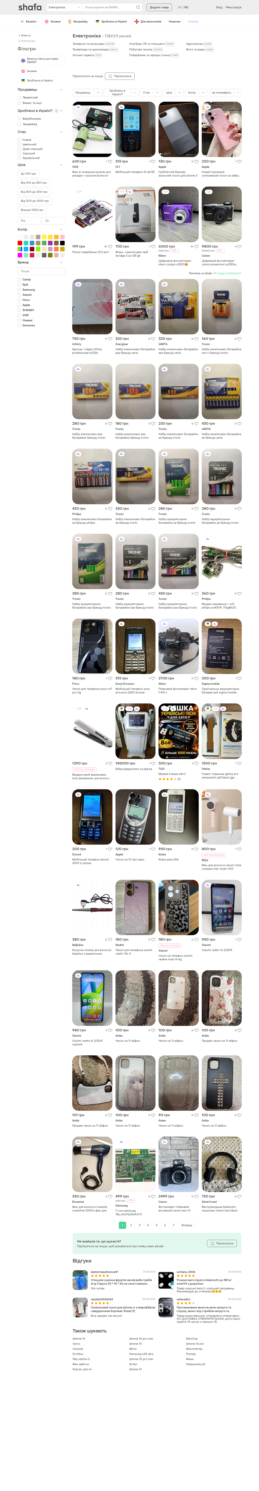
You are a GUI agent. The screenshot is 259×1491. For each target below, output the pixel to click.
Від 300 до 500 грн (34, 192)
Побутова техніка (145, 49)
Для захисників (150, 21)
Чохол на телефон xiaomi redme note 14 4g (175, 957)
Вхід (219, 7)
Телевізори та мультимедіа (95, 49)
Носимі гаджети (87, 55)
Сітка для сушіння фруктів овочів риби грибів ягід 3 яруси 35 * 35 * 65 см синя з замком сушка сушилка (121, 1282)
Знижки (55, 21)
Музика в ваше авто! (172, 774)
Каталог (31, 21)
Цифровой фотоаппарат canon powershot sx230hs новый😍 (219, 262)
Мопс (133, 1349)
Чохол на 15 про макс (129, 859)
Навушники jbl (195, 1364)
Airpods (78, 1349)
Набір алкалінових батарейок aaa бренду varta (135, 351)
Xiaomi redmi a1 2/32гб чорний (87, 1042)
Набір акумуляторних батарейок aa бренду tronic (177, 521)
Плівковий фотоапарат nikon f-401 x (178, 690)
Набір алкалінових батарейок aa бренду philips (92, 521)
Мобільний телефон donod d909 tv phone (90, 861)
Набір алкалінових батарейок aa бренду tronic (178, 436)
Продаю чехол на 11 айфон (219, 1041)
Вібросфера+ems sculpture (133, 769)
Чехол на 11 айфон (127, 1041)
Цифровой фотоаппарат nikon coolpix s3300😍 (175, 262)
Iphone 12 (135, 1369)
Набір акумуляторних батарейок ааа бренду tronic (134, 606)
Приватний (30, 97)
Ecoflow (78, 1354)
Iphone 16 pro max (141, 1339)
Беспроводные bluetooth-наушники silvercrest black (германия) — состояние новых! (219, 1208)
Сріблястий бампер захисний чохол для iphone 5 (178, 173)
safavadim (183, 1299)
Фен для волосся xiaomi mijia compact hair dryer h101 (221, 867)
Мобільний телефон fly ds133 (135, 172)
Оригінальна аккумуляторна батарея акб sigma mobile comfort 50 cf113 (220, 690)
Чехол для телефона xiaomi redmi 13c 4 (133, 952)
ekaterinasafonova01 (104, 1272)
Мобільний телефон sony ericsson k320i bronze (132, 690)
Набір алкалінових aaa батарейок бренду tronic (89, 436)
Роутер (191, 1354)
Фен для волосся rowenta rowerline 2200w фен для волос (89, 1208)
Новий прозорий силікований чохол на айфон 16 (221, 173)
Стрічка (193, 21)
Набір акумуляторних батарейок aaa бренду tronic (91, 606)
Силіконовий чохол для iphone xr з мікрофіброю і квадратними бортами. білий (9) (123, 1309)
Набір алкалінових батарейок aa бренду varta (221, 436)
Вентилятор (194, 1349)
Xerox (76, 1344)
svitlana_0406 (186, 1272)
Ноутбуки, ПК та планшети (151, 44)
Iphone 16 (79, 1339)
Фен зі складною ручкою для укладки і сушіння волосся (91, 173)
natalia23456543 (102, 1299)
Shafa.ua (26, 35)
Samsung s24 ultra (141, 1354)
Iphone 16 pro (195, 1344)
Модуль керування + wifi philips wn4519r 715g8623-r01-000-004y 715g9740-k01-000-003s (221, 606)
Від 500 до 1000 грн (35, 201)
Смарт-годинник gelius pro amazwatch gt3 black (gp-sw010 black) (220, 775)
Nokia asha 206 (169, 859)
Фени (190, 1359)
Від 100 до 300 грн (34, 183)
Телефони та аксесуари (93, 44)
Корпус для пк (82, 1369)
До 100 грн (28, 174)
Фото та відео (199, 49)
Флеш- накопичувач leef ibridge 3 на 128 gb (131, 254)
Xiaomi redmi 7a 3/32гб (217, 950)
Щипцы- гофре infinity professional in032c (87, 351)
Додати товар (159, 7)
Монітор (192, 1339)
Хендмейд (80, 21)
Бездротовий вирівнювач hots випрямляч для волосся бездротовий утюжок (91, 776)
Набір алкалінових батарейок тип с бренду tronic (221, 351)
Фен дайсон (81, 1364)
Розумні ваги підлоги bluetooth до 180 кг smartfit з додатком (204, 1282)
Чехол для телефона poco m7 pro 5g (92, 690)
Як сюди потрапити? (227, 273)
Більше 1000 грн (32, 210)
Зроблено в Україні (114, 21)
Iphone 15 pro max (141, 1359)
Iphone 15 (135, 1344)
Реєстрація (233, 7)
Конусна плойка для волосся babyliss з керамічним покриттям (91, 952)
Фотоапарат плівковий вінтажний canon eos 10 (175, 1208)
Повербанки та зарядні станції (153, 55)
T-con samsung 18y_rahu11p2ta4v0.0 (128, 1212)
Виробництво (32, 119)
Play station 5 (81, 1359)
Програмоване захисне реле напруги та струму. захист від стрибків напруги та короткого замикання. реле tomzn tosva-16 (205, 1309)
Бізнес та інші (32, 103)
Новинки (175, 21)
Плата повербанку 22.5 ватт (90, 252)
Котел (133, 1364)
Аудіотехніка (198, 44)
